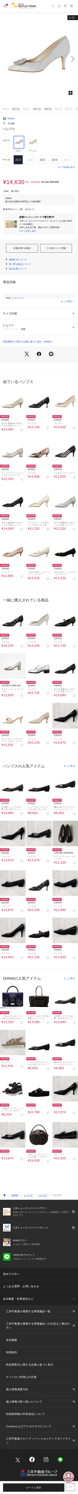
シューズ (28, 1195)
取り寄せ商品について (20, 264)
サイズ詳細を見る (66, 167)
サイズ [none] (6, 159)
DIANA (11, 118)
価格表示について (18, 259)
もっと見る (66, 301)
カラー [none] (6, 140)
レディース (18, 298)
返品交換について (18, 268)
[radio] (19, 144)
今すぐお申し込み (27, 231)
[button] (39, 59)
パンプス (42, 1195)
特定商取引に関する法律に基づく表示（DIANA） (28, 341)
